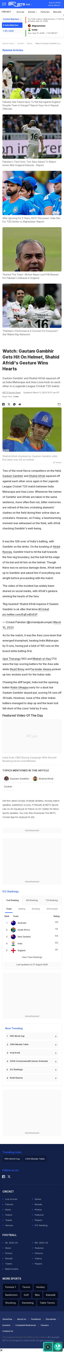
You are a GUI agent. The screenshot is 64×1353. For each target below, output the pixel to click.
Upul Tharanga (11, 658)
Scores (20, 11)
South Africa (24, 930)
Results (57, 11)
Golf (26, 1294)
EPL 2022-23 (41, 1242)
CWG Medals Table (19, 1044)
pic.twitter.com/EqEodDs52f (19, 614)
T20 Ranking (51, 900)
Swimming (27, 1302)
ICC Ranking (41, 1225)
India (20, 943)
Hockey (40, 1287)
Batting (22, 909)
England (21, 950)
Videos (8, 1214)
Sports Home (8, 43)
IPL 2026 (9, 31)
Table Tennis (47, 1302)
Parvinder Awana (40, 669)
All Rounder (52, 909)
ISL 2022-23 (11, 1242)
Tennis (26, 1287)
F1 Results (37, 804)
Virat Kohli (15, 1053)
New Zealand (24, 936)
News (29, 43)
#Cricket (43, 609)
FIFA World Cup (17, 1036)
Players (38, 1220)
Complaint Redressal (25, 1325)
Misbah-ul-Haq (41, 658)
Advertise (7, 1319)
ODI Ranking (32, 900)
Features (39, 1214)
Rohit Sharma (16, 1078)
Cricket (6, 11)
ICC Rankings (16, 1069)
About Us (21, 1319)
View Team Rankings (32, 957)
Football (30, 800)
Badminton (11, 1294)
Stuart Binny (17, 669)
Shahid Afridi (37, 476)
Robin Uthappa (20, 687)
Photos (38, 1209)
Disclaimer (51, 1319)
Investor (6, 1325)
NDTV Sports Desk (11, 392)
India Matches (11, 25)
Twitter (45, 809)
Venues (9, 1225)
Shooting (10, 1302)
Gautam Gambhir (12, 476)
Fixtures (45, 11)
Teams (8, 1220)
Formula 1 (10, 1287)
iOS (32, 817)
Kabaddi (50, 1294)
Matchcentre (11, 1269)
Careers (45, 1325)
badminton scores (21, 804)
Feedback (36, 1319)
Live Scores (11, 1199)
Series (32, 11)
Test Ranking (12, 900)
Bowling (36, 909)
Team (9, 909)
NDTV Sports (51, 804)
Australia (22, 923)
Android (23, 817)
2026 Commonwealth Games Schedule (29, 1061)
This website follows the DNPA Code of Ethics (25, 1337)
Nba (37, 1294)
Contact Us (7, 1331)
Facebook (19, 809)
